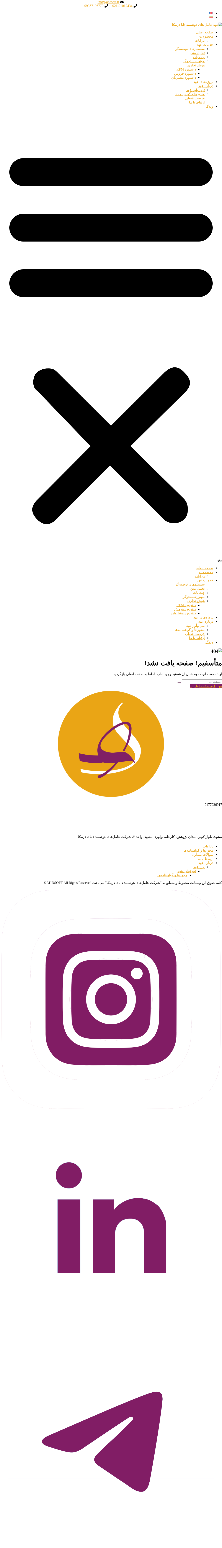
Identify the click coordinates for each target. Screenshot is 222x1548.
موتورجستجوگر (194, 61)
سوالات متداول (202, 854)
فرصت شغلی (195, 98)
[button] (111, 337)
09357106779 (212, 818)
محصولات (206, 36)
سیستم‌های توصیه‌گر (190, 49)
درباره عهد (205, 86)
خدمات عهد (205, 44)
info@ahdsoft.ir (211, 827)
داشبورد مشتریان (183, 77)
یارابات (200, 40)
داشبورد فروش (185, 73)
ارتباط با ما (197, 102)
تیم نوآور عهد (195, 90)
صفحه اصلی (204, 32)
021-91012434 (212, 814)
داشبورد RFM (186, 69)
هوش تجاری (196, 65)
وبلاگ (209, 106)
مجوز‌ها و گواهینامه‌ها (190, 94)
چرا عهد (199, 867)
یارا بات (208, 846)
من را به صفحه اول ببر (206, 686)
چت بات (199, 57)
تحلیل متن (197, 53)
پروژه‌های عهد (203, 82)
